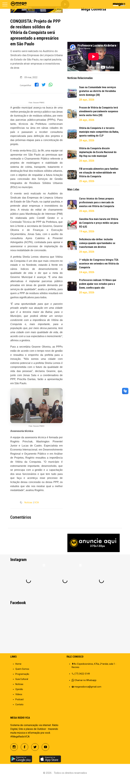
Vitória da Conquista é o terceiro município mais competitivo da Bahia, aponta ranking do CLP (99, 132)
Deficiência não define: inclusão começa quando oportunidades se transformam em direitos (97, 243)
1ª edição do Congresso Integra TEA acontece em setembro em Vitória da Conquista (99, 263)
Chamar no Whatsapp (85, 680)
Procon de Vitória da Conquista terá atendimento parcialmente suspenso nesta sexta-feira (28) (98, 111)
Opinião (19, 689)
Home (18, 664)
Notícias (28, 502)
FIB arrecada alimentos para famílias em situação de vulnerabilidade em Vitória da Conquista (98, 172)
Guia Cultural (21, 679)
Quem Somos (22, 669)
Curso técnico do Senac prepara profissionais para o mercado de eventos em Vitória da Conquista (96, 202)
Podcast (19, 699)
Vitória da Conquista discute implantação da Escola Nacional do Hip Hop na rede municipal (98, 152)
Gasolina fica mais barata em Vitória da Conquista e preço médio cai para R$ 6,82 (98, 223)
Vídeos (18, 694)
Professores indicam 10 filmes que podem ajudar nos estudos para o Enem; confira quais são (97, 284)
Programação (22, 674)
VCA (36, 502)
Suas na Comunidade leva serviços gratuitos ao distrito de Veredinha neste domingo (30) (97, 91)
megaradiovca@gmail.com (87, 686)
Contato (19, 704)
